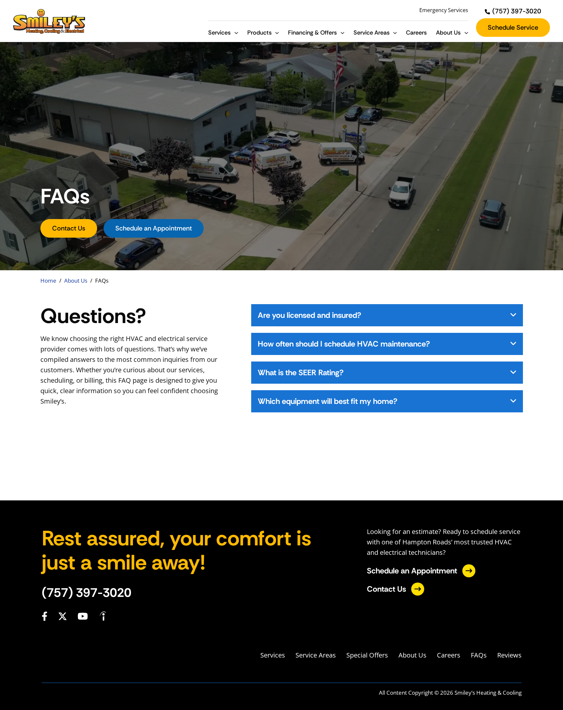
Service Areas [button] (372, 33)
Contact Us (68, 228)
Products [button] (259, 33)
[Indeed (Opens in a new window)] (103, 616)
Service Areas (316, 655)
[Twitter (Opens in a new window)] (62, 616)
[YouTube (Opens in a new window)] (83, 616)
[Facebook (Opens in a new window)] (45, 616)
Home (48, 280)
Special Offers (367, 655)
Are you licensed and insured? (309, 315)
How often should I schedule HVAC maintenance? (344, 344)
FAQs (479, 655)
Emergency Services (443, 10)
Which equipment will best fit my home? (327, 401)
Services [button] (219, 33)
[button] (236, 33)
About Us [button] (448, 33)
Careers (416, 33)
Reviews (509, 655)
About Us (75, 280)
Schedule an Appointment (153, 228)
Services (272, 655)
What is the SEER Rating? (301, 372)
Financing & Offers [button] (312, 33)
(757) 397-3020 (86, 592)
